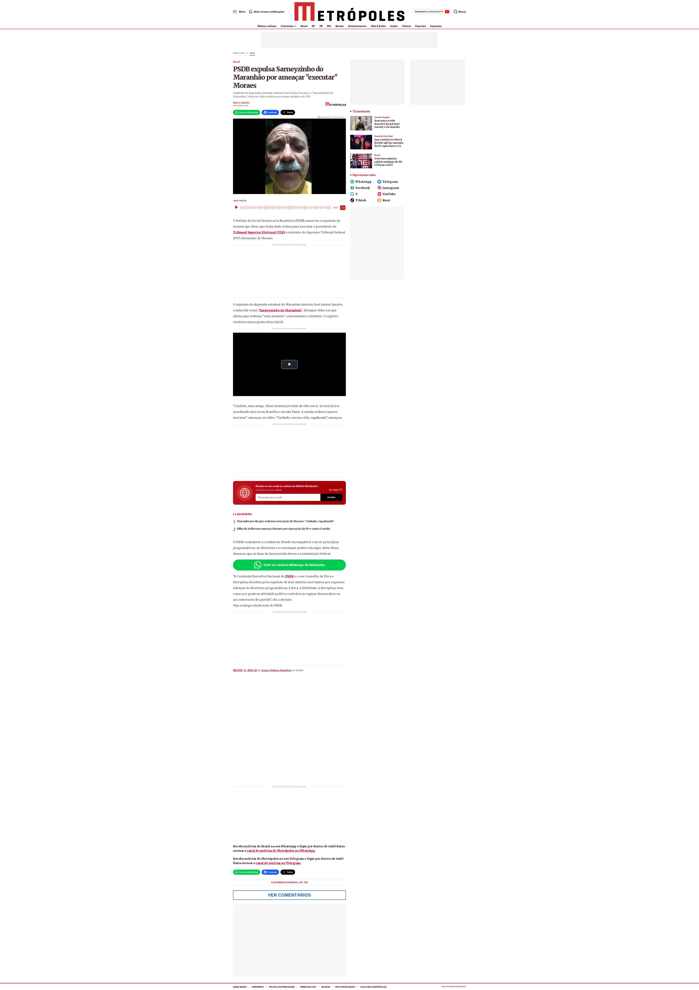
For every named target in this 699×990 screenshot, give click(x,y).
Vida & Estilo (378, 26)
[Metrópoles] (349, 11)
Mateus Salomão (241, 102)
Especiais (436, 26)
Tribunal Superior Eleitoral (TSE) (259, 232)
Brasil (304, 26)
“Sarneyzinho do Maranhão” (280, 310)
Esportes (420, 26)
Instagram (390, 188)
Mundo (339, 26)
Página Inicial (239, 53)
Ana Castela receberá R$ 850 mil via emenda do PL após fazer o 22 (388, 143)
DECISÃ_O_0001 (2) (245, 670)
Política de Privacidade (282, 987)
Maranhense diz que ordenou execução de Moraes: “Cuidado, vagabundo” (285, 521)
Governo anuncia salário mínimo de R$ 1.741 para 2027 (388, 162)
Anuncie (325, 987)
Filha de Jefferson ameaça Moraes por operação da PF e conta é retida (283, 528)
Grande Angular (382, 117)
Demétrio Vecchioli (383, 136)
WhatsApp (363, 181)
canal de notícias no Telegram (278, 863)
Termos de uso (308, 987)
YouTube (389, 194)
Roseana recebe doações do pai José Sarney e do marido (387, 124)
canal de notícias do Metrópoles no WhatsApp (281, 850)
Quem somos (239, 987)
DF (313, 26)
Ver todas (334, 489)
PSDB (289, 576)
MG (329, 26)
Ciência (406, 26)
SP (321, 26)
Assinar (331, 497)
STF (301, 882)
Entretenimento (357, 26)
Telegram (390, 181)
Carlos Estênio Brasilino (276, 670)
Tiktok (360, 200)
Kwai (386, 200)
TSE (306, 882)
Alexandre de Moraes (284, 882)
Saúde (394, 26)
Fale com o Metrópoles (373, 987)
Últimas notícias (266, 26)
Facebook (362, 188)
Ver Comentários (289, 895)
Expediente (258, 987)
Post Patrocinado (345, 987)
